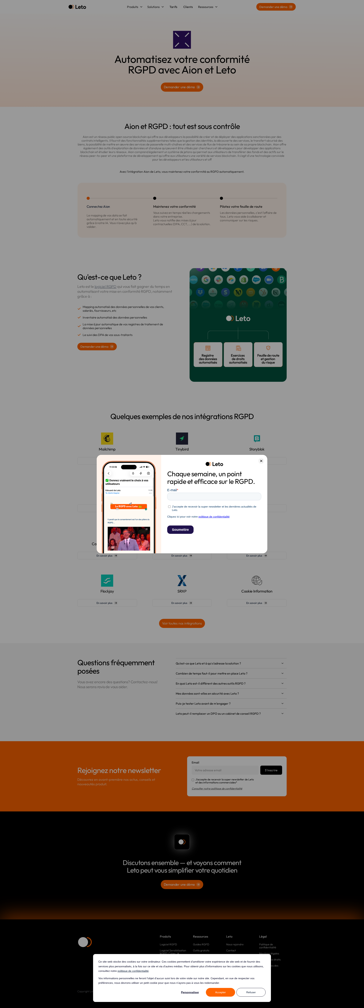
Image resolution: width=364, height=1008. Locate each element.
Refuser (251, 992)
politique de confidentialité (133, 970)
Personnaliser (190, 992)
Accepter (220, 992)
